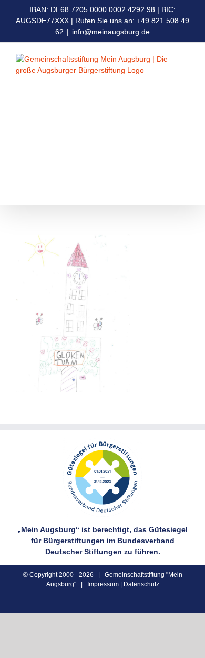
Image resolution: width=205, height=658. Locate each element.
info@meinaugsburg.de (111, 31)
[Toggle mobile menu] (185, 188)
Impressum (103, 584)
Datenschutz (141, 584)
